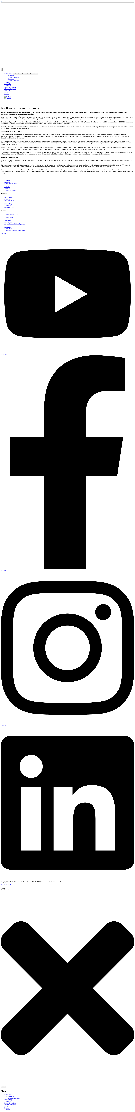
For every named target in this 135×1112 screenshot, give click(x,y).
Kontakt (6, 1108)
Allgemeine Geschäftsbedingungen (14, 224)
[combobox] (9, 890)
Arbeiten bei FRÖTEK (11, 214)
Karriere (6, 1106)
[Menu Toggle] (2, 69)
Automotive (7, 199)
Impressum (7, 220)
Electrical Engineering (10, 1104)
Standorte (11, 75)
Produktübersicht (9, 200)
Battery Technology (10, 1103)
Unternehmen (8, 1095)
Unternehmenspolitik (14, 77)
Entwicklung (8, 197)
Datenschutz (8, 222)
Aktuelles (7, 180)
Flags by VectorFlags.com (8, 885)
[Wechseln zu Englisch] (7, 97)
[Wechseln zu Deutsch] (7, 98)
